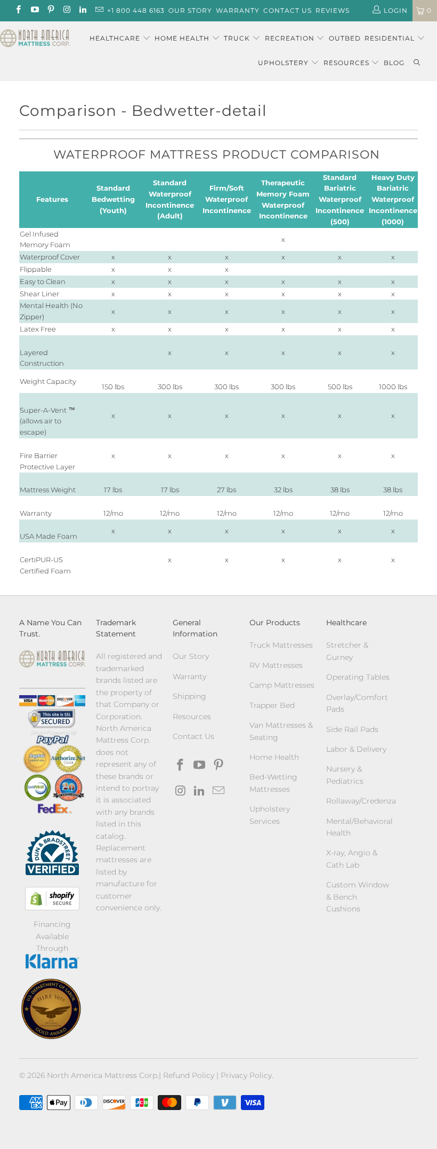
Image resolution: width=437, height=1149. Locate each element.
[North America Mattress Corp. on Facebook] (17, 10)
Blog (394, 63)
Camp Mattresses (281, 685)
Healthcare (115, 38)
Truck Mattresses (281, 645)
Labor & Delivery (356, 749)
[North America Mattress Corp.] (35, 39)
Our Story (190, 10)
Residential (391, 38)
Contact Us (287, 10)
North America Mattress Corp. (103, 1075)
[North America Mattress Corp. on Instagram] (66, 10)
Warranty (238, 10)
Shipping (189, 696)
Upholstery (284, 63)
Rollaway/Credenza (361, 801)
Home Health (183, 38)
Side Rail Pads (352, 729)
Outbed (345, 38)
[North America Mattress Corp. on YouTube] (33, 10)
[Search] (416, 63)
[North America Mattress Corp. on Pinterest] (50, 10)
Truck (237, 38)
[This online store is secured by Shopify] (52, 898)
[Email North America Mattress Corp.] (98, 10)
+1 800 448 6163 (136, 10)
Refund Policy (188, 1075)
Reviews (332, 10)
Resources (347, 63)
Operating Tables (358, 677)
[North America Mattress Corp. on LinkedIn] (82, 10)
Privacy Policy (246, 1075)
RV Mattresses (276, 665)
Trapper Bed (272, 705)
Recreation (289, 38)
